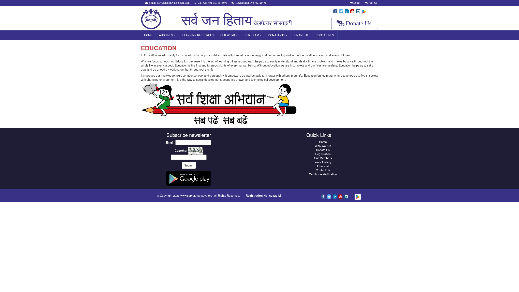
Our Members (323, 158)
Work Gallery (323, 162)
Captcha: (181, 150)
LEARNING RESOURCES (198, 35)
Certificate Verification (323, 174)
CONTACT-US (325, 35)
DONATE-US (276, 35)
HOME (148, 35)
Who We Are (323, 146)
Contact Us (323, 170)
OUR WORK (228, 35)
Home (323, 142)
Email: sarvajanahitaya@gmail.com (169, 2)
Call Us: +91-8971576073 (212, 2)
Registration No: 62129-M (250, 2)
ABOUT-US (166, 35)
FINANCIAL (301, 35)
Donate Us (359, 23)
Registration (323, 154)
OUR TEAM (252, 35)
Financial (323, 166)
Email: (170, 142)
